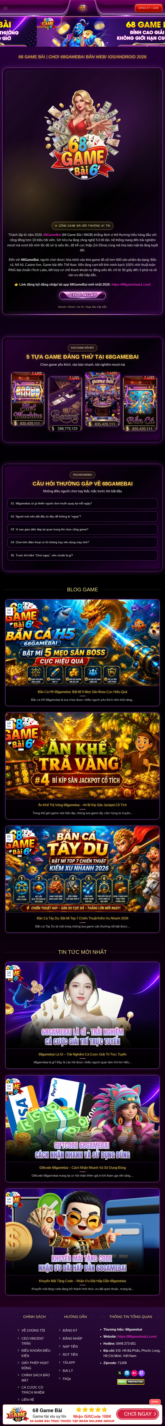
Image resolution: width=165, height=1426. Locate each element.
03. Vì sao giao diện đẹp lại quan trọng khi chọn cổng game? (49, 529)
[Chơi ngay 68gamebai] (82, 295)
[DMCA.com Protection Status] (130, 1382)
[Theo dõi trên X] (119, 1373)
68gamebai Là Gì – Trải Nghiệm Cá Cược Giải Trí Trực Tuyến (83, 1054)
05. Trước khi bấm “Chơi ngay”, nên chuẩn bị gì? (42, 555)
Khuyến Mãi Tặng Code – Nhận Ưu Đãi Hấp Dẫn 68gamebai (82, 1281)
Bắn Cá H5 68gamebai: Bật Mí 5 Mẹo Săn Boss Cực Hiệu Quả (82, 692)
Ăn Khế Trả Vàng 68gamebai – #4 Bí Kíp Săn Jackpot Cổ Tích (82, 805)
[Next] (156, 30)
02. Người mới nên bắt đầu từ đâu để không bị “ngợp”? (46, 516)
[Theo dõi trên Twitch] (141, 1373)
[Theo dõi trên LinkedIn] (127, 1373)
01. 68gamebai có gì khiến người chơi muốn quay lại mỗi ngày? (51, 503)
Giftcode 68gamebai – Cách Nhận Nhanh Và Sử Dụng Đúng (82, 1167)
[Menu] (5, 8)
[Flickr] (134, 1373)
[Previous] (8, 30)
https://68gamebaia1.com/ (131, 284)
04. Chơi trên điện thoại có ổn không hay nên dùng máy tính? (50, 542)
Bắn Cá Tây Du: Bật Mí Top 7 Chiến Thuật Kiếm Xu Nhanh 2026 (82, 918)
